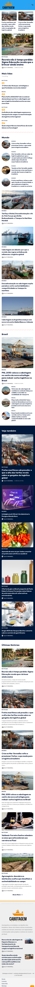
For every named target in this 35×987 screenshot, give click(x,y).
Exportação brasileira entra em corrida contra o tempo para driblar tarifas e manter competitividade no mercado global (21, 416)
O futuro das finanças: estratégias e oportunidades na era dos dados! (15, 87)
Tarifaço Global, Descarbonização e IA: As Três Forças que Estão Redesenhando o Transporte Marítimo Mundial (17, 217)
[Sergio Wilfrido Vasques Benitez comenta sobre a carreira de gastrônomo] (17, 614)
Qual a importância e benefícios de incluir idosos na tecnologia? (17, 127)
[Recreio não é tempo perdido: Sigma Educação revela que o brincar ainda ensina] (17, 44)
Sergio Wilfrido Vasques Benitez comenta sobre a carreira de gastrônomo (17, 632)
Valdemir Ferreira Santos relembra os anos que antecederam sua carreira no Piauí (17, 838)
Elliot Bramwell (8, 67)
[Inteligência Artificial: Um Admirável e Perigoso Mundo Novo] (17, 497)
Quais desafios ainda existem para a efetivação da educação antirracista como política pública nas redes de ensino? (11, 959)
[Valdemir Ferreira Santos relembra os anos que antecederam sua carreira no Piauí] (17, 821)
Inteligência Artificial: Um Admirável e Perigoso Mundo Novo (16, 515)
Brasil (4, 91)
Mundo (13, 141)
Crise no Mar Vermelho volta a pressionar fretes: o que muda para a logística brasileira (25, 26)
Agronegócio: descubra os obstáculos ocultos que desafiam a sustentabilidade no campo (17, 879)
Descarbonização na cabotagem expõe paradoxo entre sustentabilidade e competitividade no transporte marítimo (17, 287)
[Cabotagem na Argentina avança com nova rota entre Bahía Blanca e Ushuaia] (17, 306)
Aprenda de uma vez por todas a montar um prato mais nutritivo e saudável (16, 553)
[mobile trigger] (31, 5)
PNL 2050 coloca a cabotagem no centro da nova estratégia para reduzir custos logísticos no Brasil (17, 376)
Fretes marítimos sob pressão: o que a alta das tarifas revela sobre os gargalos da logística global (9, 26)
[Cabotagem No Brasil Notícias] (8, 5)
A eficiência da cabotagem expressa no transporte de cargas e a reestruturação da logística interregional (17, 114)
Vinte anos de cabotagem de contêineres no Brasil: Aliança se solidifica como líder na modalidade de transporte (22, 391)
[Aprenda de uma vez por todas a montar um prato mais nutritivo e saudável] (17, 534)
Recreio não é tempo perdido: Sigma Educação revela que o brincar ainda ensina (17, 62)
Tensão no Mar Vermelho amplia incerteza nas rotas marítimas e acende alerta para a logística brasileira (21, 171)
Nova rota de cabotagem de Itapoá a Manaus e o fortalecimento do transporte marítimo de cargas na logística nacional (12, 944)
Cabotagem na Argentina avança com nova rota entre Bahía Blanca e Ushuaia (17, 321)
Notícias (5, 56)
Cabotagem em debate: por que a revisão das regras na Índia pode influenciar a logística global (15, 252)
